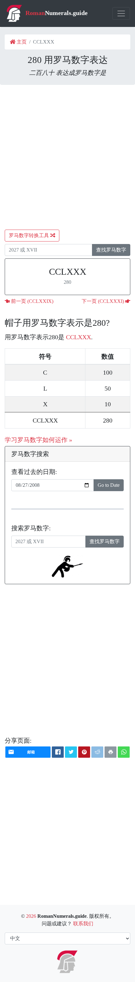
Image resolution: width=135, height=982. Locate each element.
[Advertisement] (67, 157)
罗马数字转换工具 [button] (29, 235)
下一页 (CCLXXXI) (103, 301)
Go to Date (109, 485)
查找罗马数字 (111, 249)
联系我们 (83, 923)
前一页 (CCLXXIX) (31, 301)
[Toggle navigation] (121, 13)
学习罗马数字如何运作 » (38, 439)
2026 (31, 916)
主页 (21, 41)
